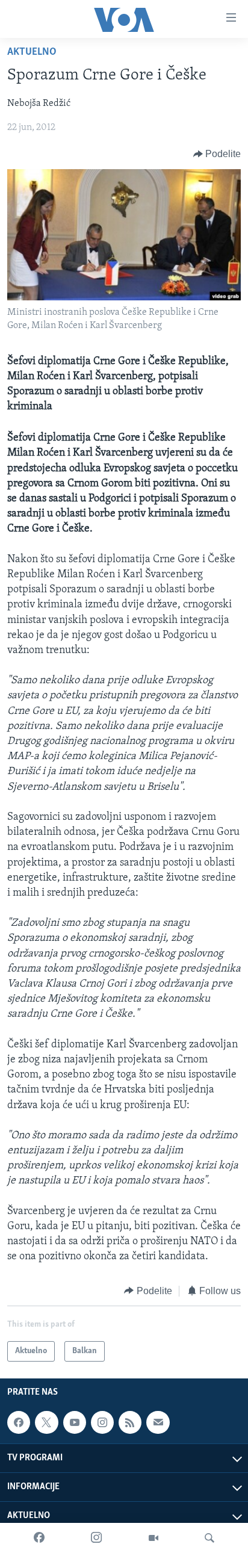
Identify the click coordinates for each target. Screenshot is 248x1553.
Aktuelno (32, 52)
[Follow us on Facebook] (18, 1422)
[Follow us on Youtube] (74, 1422)
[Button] (217, 154)
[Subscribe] (157, 1422)
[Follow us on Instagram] (102, 1422)
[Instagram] (96, 1538)
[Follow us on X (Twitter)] (46, 1422)
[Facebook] (39, 1538)
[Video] (153, 1538)
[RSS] (130, 1422)
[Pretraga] (209, 1538)
